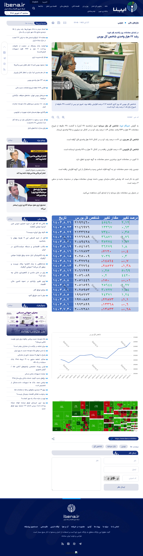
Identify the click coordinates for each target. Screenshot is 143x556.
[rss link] (4, 69)
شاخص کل (98, 446)
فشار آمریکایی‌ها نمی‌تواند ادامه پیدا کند (31, 173)
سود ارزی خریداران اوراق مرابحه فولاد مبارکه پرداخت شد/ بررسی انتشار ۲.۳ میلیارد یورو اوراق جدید (28, 406)
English (35, 2)
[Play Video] (27, 156)
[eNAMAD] (71, 553)
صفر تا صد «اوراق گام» (37, 295)
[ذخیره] (58, 22)
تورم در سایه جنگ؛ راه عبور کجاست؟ (33, 398)
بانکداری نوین (103, 11)
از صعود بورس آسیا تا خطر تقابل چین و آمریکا (30, 65)
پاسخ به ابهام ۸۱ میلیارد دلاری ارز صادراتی (32, 355)
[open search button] (33, 8)
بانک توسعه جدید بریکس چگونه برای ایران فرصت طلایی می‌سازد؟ (28, 340)
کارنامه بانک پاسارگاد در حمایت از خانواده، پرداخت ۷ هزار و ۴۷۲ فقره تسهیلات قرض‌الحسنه (29, 49)
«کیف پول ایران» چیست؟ (36, 232)
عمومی (120, 23)
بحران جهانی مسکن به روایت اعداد (33, 331)
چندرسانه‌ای (91, 11)
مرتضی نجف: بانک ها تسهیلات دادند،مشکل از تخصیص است (28, 384)
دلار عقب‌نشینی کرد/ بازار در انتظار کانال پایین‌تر (30, 72)
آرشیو (89, 526)
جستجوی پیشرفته (31, 526)
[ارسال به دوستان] (64, 22)
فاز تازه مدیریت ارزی (39, 57)
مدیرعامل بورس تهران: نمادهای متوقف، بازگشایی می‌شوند (29, 97)
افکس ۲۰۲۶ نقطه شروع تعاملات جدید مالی (31, 88)
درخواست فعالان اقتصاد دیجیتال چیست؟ (31, 394)
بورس (123, 446)
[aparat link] (4, 63)
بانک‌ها (40, 6)
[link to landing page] (125, 7)
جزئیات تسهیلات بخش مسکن (35, 374)
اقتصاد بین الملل (51, 6)
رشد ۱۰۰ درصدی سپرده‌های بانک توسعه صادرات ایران (29, 105)
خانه (106, 6)
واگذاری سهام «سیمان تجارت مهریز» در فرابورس (30, 112)
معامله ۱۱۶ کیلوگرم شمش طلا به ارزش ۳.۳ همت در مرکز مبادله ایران (29, 39)
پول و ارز (85, 6)
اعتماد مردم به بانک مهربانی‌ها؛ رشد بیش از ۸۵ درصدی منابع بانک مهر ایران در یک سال (29, 30)
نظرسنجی (44, 526)
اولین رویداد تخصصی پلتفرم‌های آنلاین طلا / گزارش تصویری (28, 368)
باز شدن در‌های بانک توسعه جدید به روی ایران (30, 350)
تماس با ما (115, 526)
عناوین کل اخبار (96, 6)
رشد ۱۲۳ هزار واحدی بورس (37, 80)
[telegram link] (4, 58)
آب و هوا (65, 526)
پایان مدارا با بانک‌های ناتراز (37, 128)
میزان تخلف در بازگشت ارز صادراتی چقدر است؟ (30, 346)
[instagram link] (4, 52)
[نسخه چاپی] (53, 22)
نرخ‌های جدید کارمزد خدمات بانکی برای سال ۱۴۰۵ (29, 378)
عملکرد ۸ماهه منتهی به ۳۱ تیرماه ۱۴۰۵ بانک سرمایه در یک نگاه (28, 361)
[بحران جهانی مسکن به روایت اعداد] (27, 323)
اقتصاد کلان (75, 6)
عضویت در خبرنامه (78, 526)
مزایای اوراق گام (40, 290)
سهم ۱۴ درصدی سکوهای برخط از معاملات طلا (30, 390)
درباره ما (105, 526)
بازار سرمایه (111, 446)
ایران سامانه (65, 536)
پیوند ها (97, 526)
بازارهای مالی (64, 6)
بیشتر (9, 140)
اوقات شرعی (54, 526)
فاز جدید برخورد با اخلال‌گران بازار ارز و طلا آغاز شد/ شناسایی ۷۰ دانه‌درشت (29, 121)
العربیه (44, 2)
